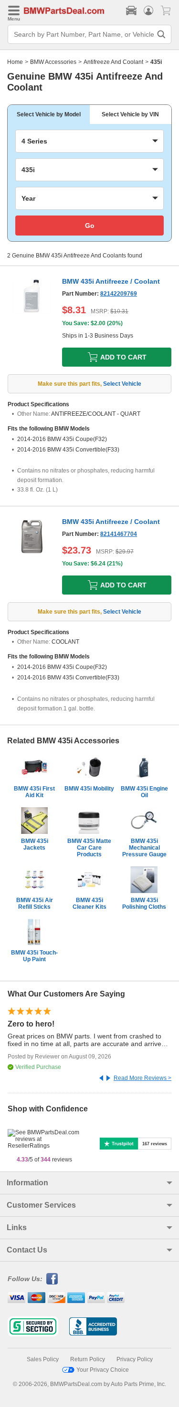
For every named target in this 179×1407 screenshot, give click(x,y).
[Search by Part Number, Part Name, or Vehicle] (161, 34)
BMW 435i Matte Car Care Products (89, 848)
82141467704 (118, 534)
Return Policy (87, 1359)
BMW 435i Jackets (34, 844)
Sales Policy (43, 1359)
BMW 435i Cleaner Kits (89, 903)
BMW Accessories (53, 62)
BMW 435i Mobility (89, 788)
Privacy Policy (134, 1359)
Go (90, 225)
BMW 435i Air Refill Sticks (34, 903)
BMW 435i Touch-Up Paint (34, 956)
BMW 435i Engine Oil (144, 792)
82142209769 (118, 293)
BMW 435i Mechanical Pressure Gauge (144, 848)
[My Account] (148, 10)
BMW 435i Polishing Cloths (144, 903)
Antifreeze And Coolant (113, 62)
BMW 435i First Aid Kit (34, 792)
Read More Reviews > (142, 1078)
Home (15, 62)
